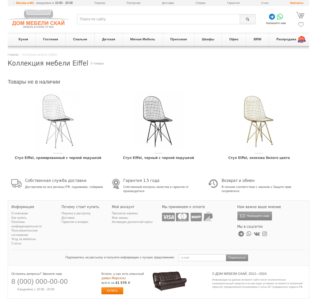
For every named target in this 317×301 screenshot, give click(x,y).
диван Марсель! (113, 278)
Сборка (200, 3)
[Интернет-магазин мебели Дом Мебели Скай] (38, 19)
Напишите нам (257, 216)
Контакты (296, 3)
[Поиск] (247, 19)
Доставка (168, 3)
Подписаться (237, 257)
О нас (265, 3)
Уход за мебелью (23, 239)
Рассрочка (133, 3)
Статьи (16, 243)
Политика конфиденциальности (26, 224)
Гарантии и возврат (74, 222)
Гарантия (233, 3)
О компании (19, 213)
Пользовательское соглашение (24, 233)
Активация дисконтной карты (132, 222)
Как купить (18, 217)
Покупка (99, 3)
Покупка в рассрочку (76, 213)
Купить (112, 290)
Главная (13, 54)
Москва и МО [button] (25, 3)
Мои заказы (120, 217)
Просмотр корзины (125, 213)
